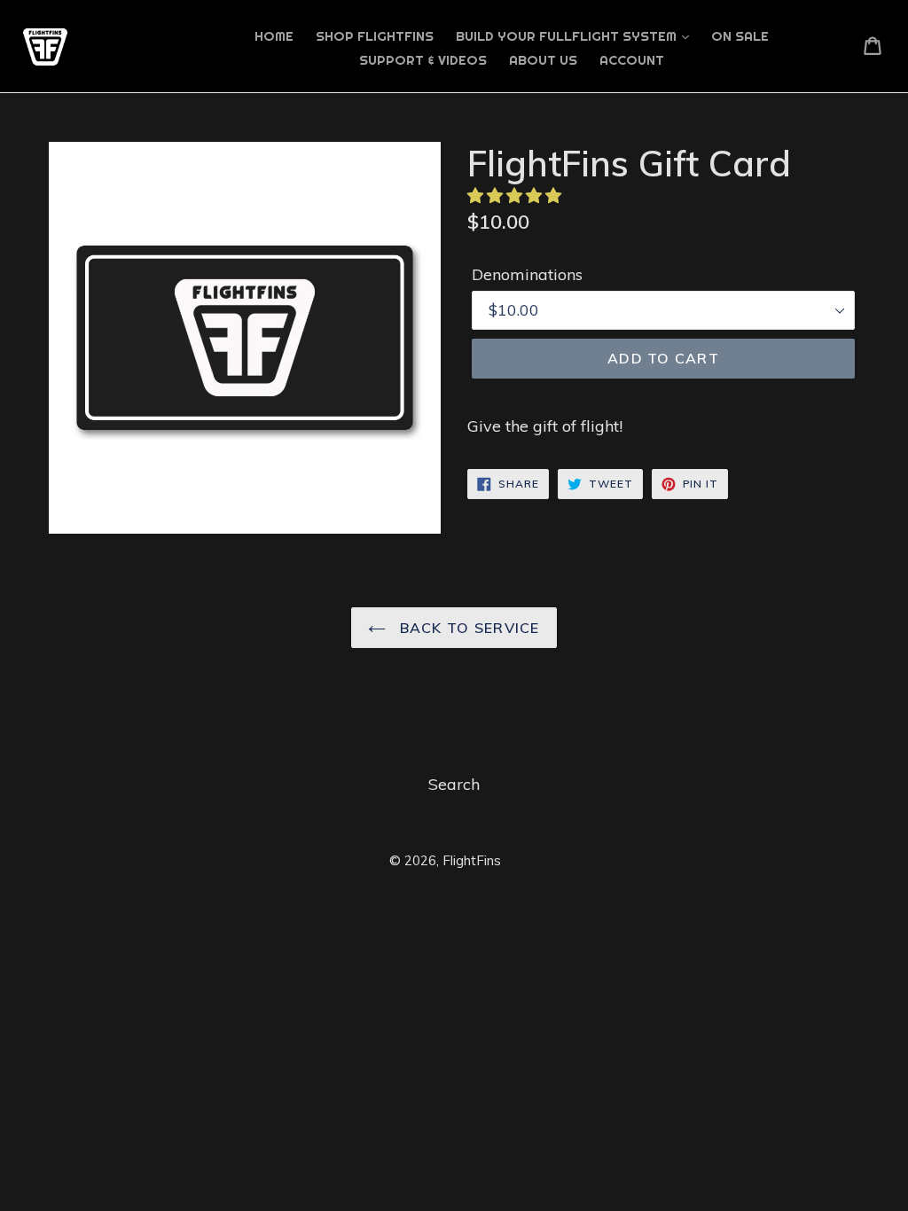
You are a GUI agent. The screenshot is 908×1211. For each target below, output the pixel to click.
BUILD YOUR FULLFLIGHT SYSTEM (568, 35)
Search (454, 784)
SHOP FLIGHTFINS (375, 35)
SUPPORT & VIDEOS (423, 59)
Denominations (527, 274)
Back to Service (467, 628)
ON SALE (740, 35)
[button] (516, 195)
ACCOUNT (631, 59)
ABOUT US (543, 59)
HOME (274, 35)
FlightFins (471, 860)
